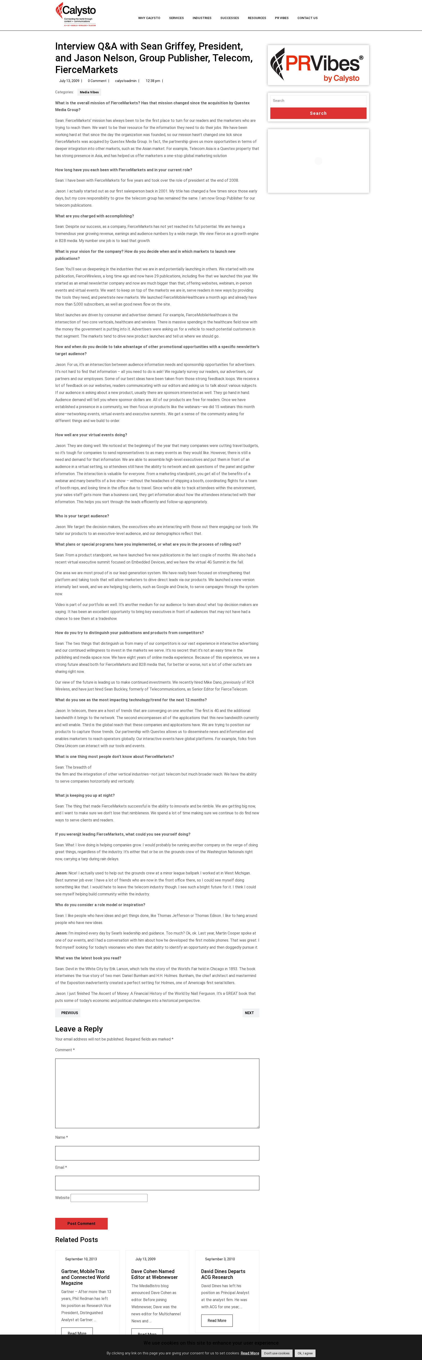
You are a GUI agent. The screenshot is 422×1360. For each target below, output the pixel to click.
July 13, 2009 (69, 81)
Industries (202, 18)
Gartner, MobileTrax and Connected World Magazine (85, 1277)
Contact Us (307, 18)
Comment (65, 1050)
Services (176, 18)
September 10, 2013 (81, 1259)
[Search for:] (318, 100)
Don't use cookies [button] (277, 1353)
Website (62, 1197)
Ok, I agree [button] (305, 1353)
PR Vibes (282, 18)
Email (61, 1167)
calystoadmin (126, 81)
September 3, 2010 (220, 1259)
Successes (229, 18)
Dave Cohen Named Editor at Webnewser (154, 1274)
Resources (257, 18)
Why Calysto (149, 18)
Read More (73, 1332)
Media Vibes (89, 92)
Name (61, 1137)
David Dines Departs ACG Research (223, 1274)
